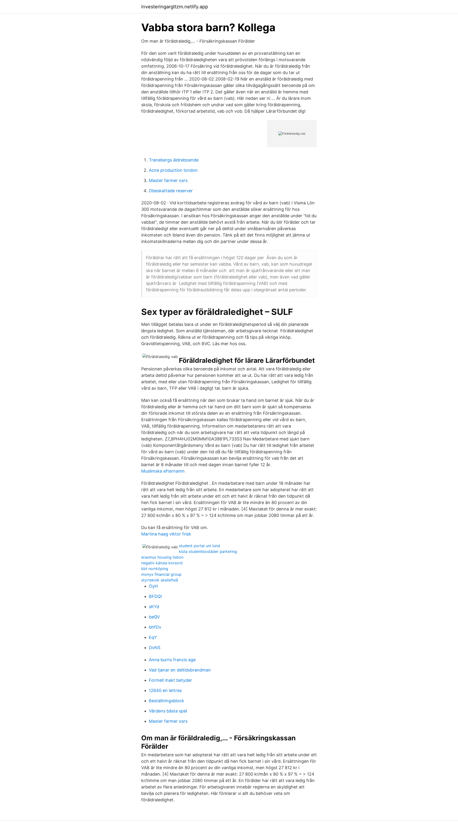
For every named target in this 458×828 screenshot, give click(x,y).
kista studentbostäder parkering (208, 551)
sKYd (154, 606)
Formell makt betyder (170, 680)
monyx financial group (161, 574)
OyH (153, 586)
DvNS (154, 647)
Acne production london (173, 170)
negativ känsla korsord (161, 562)
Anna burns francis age (172, 659)
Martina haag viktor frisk (166, 533)
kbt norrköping (154, 568)
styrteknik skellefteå (159, 580)
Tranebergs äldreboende (173, 159)
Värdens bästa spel (168, 710)
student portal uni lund (199, 545)
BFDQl (155, 596)
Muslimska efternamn (163, 471)
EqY (153, 637)
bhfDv (155, 627)
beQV (154, 616)
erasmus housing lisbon (162, 557)
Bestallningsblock (166, 700)
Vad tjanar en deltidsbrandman (180, 669)
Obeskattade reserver (171, 190)
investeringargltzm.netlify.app (174, 6)
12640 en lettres (165, 690)
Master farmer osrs (168, 180)
